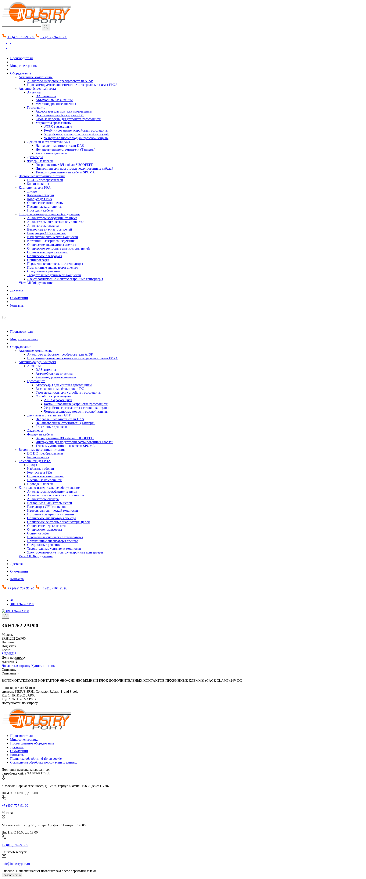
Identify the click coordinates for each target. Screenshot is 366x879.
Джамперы (35, 157)
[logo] (36, 728)
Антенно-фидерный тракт (37, 88)
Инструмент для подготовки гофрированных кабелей (74, 168)
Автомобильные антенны (54, 100)
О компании (19, 298)
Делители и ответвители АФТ (49, 142)
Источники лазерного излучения (51, 241)
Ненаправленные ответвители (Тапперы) (65, 149)
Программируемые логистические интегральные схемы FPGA (72, 85)
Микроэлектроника (24, 65)
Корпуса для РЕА (39, 199)
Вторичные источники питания (42, 176)
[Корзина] (13, 42)
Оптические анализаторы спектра (51, 244)
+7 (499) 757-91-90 (15, 805)
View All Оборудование (36, 282)
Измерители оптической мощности (52, 237)
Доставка (17, 290)
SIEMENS (9, 653)
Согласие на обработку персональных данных (43, 762)
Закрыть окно (12, 875)
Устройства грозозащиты (54, 123)
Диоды (32, 191)
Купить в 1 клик (43, 665)
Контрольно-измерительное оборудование (49, 214)
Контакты (17, 305)
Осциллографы (38, 260)
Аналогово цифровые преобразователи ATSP (60, 81)
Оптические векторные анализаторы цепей (58, 248)
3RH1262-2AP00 (22, 604)
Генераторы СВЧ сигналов (46, 233)
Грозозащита (36, 107)
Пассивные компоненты (44, 206)
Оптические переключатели (47, 252)
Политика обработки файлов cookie (36, 758)
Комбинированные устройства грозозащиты (76, 130)
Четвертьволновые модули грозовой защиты (76, 138)
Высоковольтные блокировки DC (60, 115)
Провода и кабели (40, 210)
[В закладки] (5, 616)
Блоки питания (38, 183)
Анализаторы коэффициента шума (52, 218)
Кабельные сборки (40, 195)
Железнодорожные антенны (56, 104)
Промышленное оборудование (32, 743)
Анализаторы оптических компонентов (55, 222)
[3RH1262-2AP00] (15, 611)
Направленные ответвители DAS (60, 145)
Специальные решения (43, 271)
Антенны (34, 92)
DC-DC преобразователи (45, 180)
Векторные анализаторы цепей (49, 229)
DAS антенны (46, 96)
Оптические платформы (44, 256)
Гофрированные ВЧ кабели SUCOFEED (65, 164)
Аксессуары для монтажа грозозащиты (64, 111)
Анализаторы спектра (43, 225)
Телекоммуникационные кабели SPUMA (65, 172)
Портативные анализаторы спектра (52, 267)
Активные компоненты (36, 77)
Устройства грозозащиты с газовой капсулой (76, 134)
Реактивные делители (51, 153)
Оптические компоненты (45, 203)
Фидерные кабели (40, 161)
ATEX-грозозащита (58, 126)
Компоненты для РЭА (35, 187)
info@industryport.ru (16, 863)
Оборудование (20, 73)
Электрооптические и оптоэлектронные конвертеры (65, 279)
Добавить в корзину (16, 665)
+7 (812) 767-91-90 (15, 845)
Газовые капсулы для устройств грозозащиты (68, 119)
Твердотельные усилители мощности (54, 275)
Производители (21, 58)
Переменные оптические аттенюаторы (55, 263)
